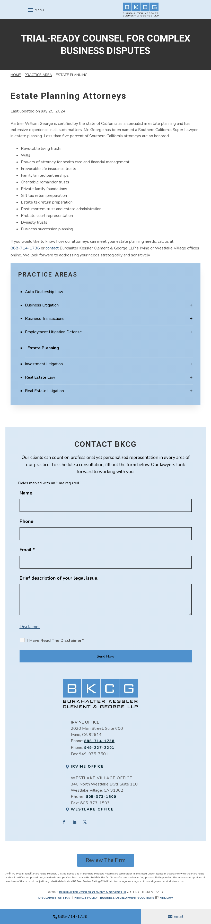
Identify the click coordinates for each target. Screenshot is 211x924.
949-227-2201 (99, 747)
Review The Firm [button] (106, 860)
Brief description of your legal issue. (59, 578)
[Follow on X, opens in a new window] (85, 822)
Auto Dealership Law (44, 292)
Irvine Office (87, 766)
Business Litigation (42, 305)
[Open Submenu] (191, 305)
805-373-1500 (101, 796)
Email (178, 916)
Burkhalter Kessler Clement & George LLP (92, 892)
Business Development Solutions (127, 898)
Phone (26, 521)
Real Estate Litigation (44, 391)
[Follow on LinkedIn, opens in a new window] (74, 822)
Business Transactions (44, 318)
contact (52, 248)
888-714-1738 (72, 916)
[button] (35, 10)
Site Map (65, 898)
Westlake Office (92, 809)
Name (26, 493)
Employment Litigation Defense (53, 332)
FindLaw (166, 898)
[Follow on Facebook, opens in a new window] (64, 822)
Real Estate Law (40, 377)
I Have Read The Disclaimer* (55, 640)
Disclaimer (30, 627)
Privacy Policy (86, 898)
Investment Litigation (44, 364)
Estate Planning (43, 348)
